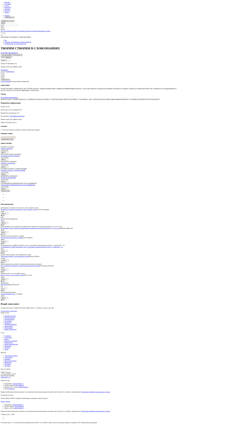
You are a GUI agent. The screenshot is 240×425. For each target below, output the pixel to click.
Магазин (7, 2)
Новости (7, 11)
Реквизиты (7, 346)
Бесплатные (26, 31)
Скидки (32, 31)
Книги (6, 339)
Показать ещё (5, 191)
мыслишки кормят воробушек (10, 156)
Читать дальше (5, 401)
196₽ (3, 223)
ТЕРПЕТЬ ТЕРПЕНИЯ (8, 178)
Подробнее (4, 70)
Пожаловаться (6, 79)
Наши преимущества (11, 344)
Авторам (7, 9)
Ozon (11, 116)
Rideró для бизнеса (10, 329)
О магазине (8, 337)
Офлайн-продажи (10, 316)
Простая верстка (9, 317)
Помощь (7, 15)
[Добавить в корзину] (8, 59)
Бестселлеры (18, 31)
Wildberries (16, 116)
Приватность (8, 342)
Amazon (22, 116)
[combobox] (120, 25)
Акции (6, 12)
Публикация (8, 328)
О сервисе (7, 4)
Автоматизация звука (7, 294)
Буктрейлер (8, 321)
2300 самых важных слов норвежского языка (15, 256)
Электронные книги (11, 356)
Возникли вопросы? (10, 341)
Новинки (7, 359)
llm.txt (6, 349)
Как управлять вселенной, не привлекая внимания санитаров (20, 266)
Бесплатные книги (10, 361)
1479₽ (3, 260)
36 (1, 219)
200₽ (3, 270)
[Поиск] (2, 27)
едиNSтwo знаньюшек (8, 163)
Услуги (6, 5)
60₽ (3, 251)
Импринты (10, 31)
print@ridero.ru (19, 385)
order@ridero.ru (23, 387)
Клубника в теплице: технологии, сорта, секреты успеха (19, 209)
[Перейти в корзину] (4, 34)
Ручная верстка (9, 319)
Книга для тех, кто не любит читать (12, 275)
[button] (120, 27)
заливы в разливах (7, 148)
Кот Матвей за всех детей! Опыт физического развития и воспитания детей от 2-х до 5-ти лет (31, 228)
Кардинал (4, 284)
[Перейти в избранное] (2, 34)
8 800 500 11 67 (5, 377)
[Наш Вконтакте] (5, 417)
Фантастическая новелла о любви (11, 237)
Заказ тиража (8, 326)
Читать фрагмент (6, 57)
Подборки (38, 31)
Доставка (7, 366)
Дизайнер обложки (10, 324)
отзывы (8, 81)
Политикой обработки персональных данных (95, 392)
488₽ (3, 152)
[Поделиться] (2, 77)
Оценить (12, 71)
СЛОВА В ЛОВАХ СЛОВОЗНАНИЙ (13, 170)
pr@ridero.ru (11, 389)
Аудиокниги (8, 357)
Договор (7, 347)
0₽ (2, 288)
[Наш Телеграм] (5, 419)
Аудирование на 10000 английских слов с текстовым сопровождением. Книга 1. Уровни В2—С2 (32, 247)
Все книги (4, 31)
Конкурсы (7, 7)
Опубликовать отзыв (7, 139)
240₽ (3, 213)
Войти (3, 23)
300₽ (3, 232)
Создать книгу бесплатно (9, 311)
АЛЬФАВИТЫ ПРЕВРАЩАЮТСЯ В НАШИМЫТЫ (18, 185)
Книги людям (46, 31)
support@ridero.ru (17, 383)
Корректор (7, 323)
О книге (3, 81)
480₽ (3, 241)
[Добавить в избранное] (2, 74)
